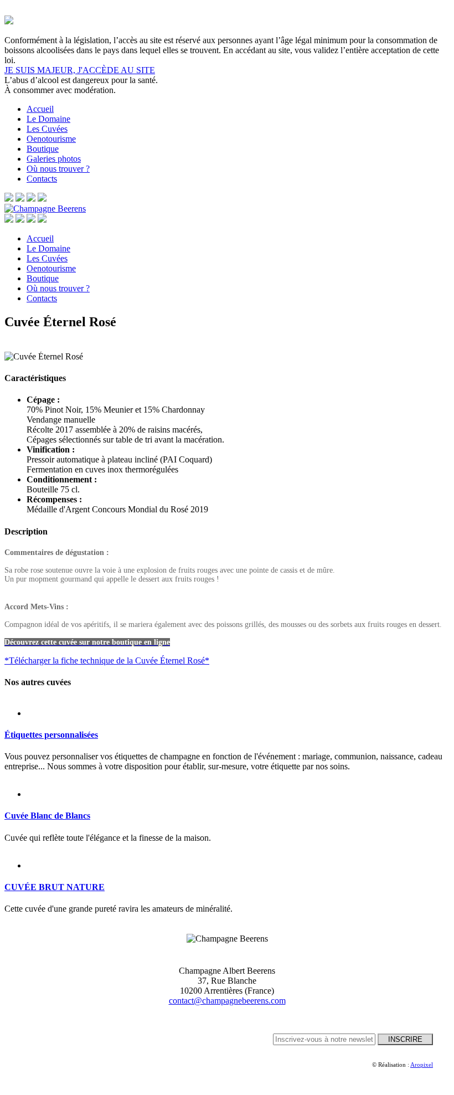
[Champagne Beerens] (45, 208)
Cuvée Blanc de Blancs (47, 815)
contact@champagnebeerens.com (227, 1000)
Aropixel (421, 1064)
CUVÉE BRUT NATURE (54, 887)
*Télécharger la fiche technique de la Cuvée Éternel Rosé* (106, 660)
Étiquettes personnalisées (51, 734)
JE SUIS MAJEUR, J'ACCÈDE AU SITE (79, 70)
